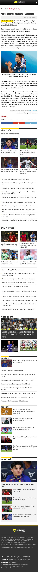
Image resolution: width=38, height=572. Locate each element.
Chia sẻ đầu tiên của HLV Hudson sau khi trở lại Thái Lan (19, 220)
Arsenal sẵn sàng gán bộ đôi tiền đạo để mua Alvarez (17, 380)
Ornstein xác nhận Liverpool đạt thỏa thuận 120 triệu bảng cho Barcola (18, 274)
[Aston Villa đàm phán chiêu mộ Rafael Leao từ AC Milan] (28, 254)
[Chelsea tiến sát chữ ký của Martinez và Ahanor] (9, 254)
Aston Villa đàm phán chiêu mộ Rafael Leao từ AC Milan (28, 263)
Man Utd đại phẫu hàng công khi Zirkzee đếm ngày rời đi (19, 183)
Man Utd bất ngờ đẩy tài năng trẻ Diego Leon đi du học (18, 206)
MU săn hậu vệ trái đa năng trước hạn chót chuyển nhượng (16, 388)
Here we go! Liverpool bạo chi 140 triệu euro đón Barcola (18, 393)
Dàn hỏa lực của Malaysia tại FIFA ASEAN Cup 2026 (18, 188)
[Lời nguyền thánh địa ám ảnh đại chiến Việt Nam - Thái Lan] (6, 430)
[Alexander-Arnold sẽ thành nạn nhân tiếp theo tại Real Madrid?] (7, 517)
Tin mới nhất (6, 459)
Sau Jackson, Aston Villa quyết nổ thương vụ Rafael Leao (19, 300)
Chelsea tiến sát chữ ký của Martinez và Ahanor (9, 263)
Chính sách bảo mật (17, 567)
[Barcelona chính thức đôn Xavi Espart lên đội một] (9, 143)
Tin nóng (5, 358)
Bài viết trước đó (8, 228)
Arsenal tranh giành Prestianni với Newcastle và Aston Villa (19, 292)
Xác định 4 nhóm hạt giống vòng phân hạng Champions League (18, 375)
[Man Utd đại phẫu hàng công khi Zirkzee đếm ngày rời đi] (6, 421)
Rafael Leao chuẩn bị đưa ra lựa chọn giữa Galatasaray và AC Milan (28, 171)
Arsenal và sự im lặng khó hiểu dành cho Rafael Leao (18, 279)
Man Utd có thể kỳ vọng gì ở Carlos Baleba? (15, 286)
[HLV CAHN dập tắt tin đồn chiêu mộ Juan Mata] (7, 492)
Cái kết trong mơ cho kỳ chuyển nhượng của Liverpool (19, 296)
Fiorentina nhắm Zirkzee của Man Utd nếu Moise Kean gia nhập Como (19, 304)
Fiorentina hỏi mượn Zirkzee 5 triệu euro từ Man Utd (18, 202)
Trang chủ (4, 9)
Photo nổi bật (7, 317)
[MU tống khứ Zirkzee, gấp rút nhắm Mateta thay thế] (9, 236)
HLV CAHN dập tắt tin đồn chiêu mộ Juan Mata (24, 490)
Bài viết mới (6, 130)
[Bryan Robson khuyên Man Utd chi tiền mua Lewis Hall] (7, 509)
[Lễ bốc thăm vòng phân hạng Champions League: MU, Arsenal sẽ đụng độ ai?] (6, 412)
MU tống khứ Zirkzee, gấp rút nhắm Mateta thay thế (9, 245)
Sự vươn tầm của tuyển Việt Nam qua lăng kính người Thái (19, 210)
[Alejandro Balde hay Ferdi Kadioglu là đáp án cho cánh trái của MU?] (28, 236)
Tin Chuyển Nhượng (14, 9)
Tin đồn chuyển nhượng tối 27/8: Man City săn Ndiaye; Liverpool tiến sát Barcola (25, 448)
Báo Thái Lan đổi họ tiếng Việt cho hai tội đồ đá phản (25, 361)
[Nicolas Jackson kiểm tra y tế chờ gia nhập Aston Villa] (9, 162)
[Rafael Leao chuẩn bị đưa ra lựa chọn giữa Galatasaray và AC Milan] (28, 162)
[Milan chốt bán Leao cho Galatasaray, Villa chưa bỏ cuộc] (28, 143)
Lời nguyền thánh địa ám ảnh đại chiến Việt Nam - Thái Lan (23, 428)
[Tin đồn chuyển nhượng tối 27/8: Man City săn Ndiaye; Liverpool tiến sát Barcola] (6, 448)
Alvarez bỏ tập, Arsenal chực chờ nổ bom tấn (15, 179)
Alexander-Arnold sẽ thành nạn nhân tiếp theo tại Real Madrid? (24, 515)
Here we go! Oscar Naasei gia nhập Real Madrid (15, 384)
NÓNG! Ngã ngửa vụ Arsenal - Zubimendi (17, 13)
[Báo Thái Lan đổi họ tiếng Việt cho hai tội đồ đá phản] (6, 363)
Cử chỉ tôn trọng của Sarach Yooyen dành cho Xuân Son (19, 197)
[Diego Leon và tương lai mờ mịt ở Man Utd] (6, 439)
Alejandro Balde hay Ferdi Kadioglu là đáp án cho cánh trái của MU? (28, 245)
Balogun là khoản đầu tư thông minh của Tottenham (18, 282)
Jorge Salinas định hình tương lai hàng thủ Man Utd (18, 309)
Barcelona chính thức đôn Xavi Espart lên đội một (9, 152)
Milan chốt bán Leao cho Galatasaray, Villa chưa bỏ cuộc (27, 152)
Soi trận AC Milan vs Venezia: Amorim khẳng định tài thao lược (18, 215)
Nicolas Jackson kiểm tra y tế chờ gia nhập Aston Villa (9, 170)
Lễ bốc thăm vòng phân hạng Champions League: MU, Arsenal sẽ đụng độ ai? (18, 192)
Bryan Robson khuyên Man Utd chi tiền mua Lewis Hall (24, 507)
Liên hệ (5, 567)
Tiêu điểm (4, 407)
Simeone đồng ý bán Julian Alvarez (13, 270)
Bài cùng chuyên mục (10, 134)
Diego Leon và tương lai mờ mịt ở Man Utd (25, 438)
